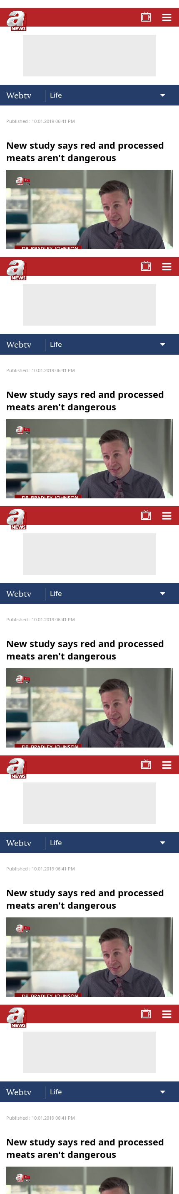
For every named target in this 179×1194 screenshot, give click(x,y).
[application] (89, 597)
